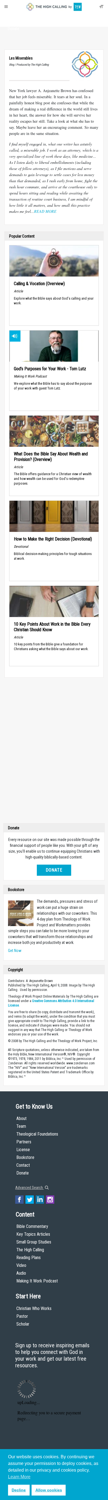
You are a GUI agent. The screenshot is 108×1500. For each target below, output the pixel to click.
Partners (23, 1141)
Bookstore (25, 1157)
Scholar (22, 1324)
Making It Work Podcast (37, 1281)
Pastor (22, 1316)
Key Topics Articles (33, 1234)
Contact (23, 1165)
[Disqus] (54, 751)
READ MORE (45, 211)
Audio (21, 1273)
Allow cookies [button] (48, 1490)
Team (21, 1126)
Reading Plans (28, 1257)
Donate (13, 28)
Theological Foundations (37, 1134)
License (23, 1149)
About (13, 18)
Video (21, 1265)
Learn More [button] (19, 1476)
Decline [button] (19, 1490)
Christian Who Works (34, 1308)
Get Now (14, 950)
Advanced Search (29, 1187)
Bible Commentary (32, 1226)
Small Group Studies (33, 1242)
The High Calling (30, 1249)
